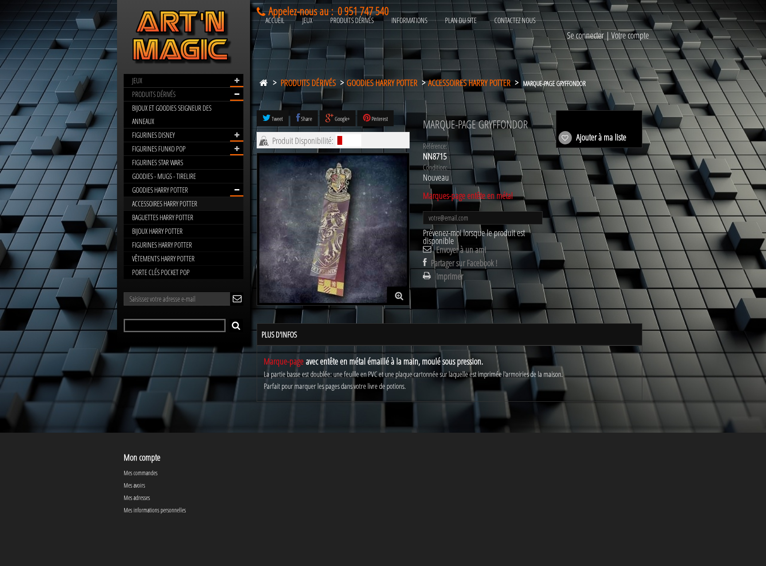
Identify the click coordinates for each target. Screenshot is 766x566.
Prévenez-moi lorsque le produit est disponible (474, 237)
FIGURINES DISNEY (153, 135)
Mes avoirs (134, 485)
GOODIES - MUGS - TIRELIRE (164, 176)
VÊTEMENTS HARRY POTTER (163, 259)
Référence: (435, 146)
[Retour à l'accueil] (263, 80)
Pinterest (379, 119)
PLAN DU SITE (461, 20)
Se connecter (585, 35)
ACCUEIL (275, 20)
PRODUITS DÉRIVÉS (154, 94)
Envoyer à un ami (461, 250)
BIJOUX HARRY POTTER (157, 231)
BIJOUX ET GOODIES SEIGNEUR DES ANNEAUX (171, 114)
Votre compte (630, 35)
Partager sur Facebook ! (464, 263)
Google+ (342, 119)
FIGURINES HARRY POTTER (162, 245)
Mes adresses (137, 497)
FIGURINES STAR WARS (157, 162)
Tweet (277, 119)
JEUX (137, 80)
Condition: (435, 167)
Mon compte (142, 457)
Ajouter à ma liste (600, 137)
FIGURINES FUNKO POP (159, 149)
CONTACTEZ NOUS (514, 20)
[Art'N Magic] (183, 39)
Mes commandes (140, 473)
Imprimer (449, 276)
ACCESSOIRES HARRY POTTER (164, 204)
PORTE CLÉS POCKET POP (161, 272)
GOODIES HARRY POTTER (160, 190)
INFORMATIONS (409, 20)
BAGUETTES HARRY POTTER (162, 217)
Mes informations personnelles (155, 510)
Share (306, 119)
